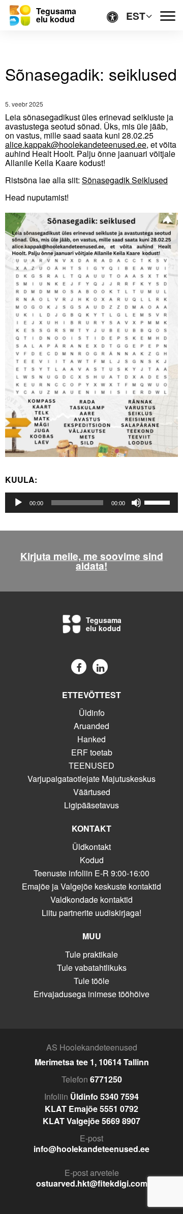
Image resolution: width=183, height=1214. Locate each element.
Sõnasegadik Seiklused (125, 180)
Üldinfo (92, 712)
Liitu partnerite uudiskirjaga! (91, 912)
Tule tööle (91, 981)
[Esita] (18, 503)
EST (135, 16)
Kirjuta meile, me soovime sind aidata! (91, 561)
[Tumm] (136, 503)
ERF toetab (91, 752)
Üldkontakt (91, 846)
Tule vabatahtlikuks (92, 967)
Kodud (92, 860)
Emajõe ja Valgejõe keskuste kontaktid (91, 886)
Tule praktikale (91, 954)
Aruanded (91, 726)
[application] (91, 503)
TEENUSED (91, 765)
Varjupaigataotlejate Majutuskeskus (91, 778)
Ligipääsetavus (91, 805)
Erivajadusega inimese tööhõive (91, 994)
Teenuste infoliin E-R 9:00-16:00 (91, 873)
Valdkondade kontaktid (91, 899)
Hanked (91, 739)
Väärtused (91, 792)
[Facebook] (78, 666)
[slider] (158, 502)
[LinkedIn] (100, 666)
